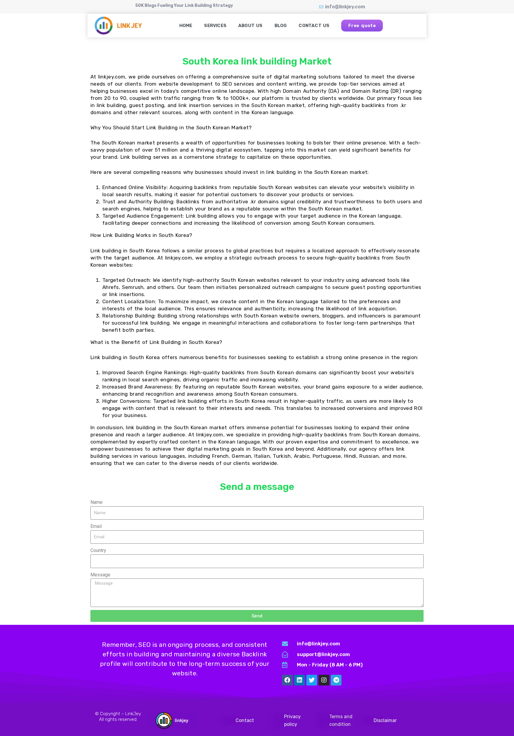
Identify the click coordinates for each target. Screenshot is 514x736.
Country (98, 550)
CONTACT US (314, 25)
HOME (185, 25)
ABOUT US (250, 25)
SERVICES (215, 25)
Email (96, 526)
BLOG (281, 25)
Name (96, 502)
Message (100, 575)
